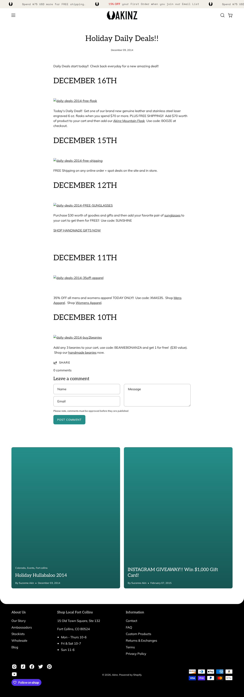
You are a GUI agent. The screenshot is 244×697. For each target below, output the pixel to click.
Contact (131, 621)
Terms (130, 647)
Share (64, 362)
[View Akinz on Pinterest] (49, 667)
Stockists (18, 634)
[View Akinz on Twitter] (40, 667)
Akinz (115, 674)
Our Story (18, 621)
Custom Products (138, 634)
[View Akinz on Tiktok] (23, 667)
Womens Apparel (88, 303)
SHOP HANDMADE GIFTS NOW (77, 230)
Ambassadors (21, 627)
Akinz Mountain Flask (129, 121)
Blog (14, 647)
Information (135, 612)
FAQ (129, 627)
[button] (222, 15)
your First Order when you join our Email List (153, 4)
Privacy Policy (136, 654)
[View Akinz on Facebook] (32, 667)
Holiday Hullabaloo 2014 (41, 575)
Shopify (137, 674)
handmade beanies (82, 352)
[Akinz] (122, 15)
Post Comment (69, 419)
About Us (18, 612)
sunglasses (172, 215)
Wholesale (19, 640)
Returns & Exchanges (141, 640)
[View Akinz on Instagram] (14, 667)
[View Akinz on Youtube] (14, 674)
